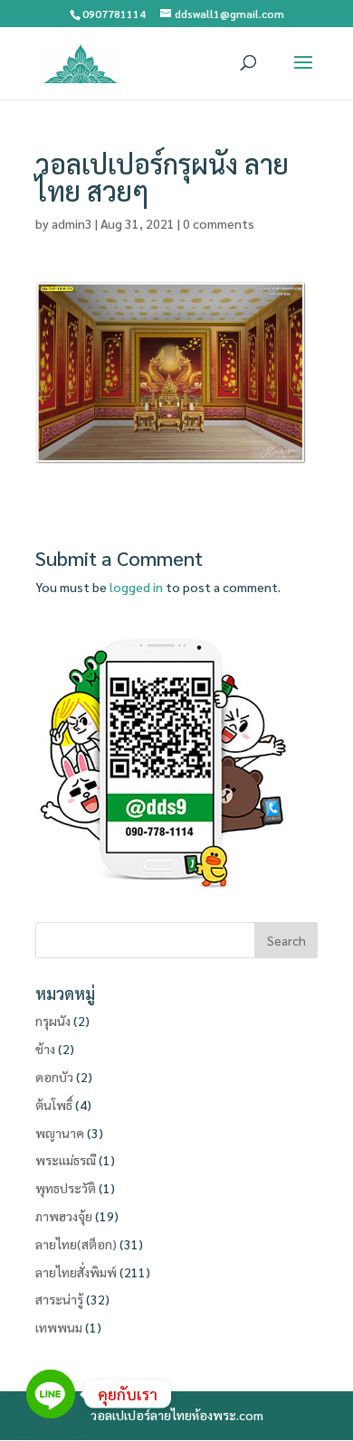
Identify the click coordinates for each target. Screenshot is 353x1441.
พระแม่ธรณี (65, 1160)
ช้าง (45, 1049)
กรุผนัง (53, 1020)
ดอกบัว (54, 1077)
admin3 (72, 223)
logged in (136, 587)
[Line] (50, 1394)
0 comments (218, 223)
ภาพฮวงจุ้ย (63, 1216)
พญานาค (59, 1133)
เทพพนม (58, 1327)
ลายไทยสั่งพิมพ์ (76, 1272)
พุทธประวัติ (65, 1188)
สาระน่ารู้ (59, 1299)
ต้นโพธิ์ (53, 1105)
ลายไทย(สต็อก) (76, 1244)
